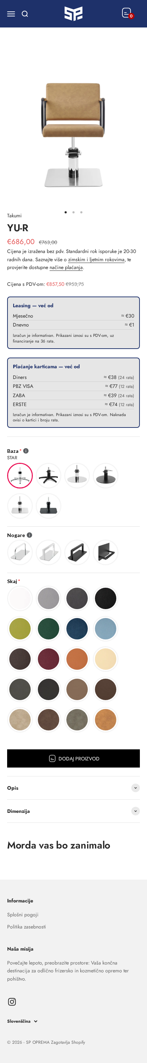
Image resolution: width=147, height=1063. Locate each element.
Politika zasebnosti (26, 926)
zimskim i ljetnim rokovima (96, 259)
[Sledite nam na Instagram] (12, 1002)
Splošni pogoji (23, 914)
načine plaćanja (66, 267)
